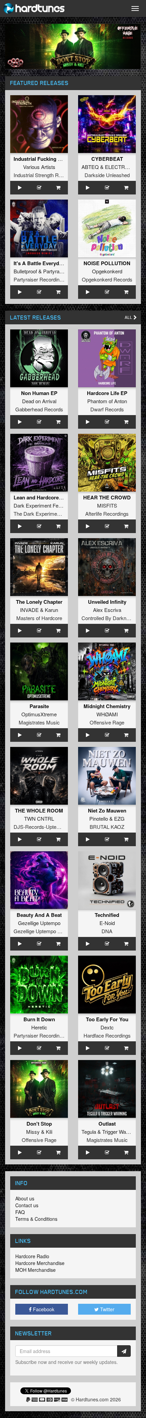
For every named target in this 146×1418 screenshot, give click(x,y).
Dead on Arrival (39, 401)
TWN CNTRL (39, 818)
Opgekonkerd (107, 271)
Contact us (26, 1205)
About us (24, 1198)
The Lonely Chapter (39, 601)
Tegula (88, 1131)
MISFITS (107, 505)
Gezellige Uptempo (39, 922)
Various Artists (39, 166)
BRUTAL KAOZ (107, 826)
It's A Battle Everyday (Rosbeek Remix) (60, 263)
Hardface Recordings (107, 1035)
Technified (107, 915)
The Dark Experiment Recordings (51, 513)
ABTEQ (90, 166)
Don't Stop (39, 1123)
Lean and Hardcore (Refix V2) (48, 497)
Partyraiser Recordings (39, 279)
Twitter (106, 1309)
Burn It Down (39, 1019)
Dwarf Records (107, 409)
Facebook (43, 1309)
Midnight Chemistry (107, 706)
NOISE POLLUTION (107, 263)
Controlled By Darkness (107, 617)
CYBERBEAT (107, 159)
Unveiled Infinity (107, 601)
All (129, 317)
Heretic (39, 1027)
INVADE (29, 609)
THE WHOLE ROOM (39, 810)
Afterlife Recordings (107, 513)
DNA (107, 931)
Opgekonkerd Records (107, 279)
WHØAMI (107, 714)
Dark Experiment (32, 505)
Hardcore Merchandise (40, 1263)
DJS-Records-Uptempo (40, 826)
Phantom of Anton (107, 401)
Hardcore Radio (32, 1256)
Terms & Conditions (36, 1218)
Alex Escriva (107, 609)
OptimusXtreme (39, 714)
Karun (51, 609)
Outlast (107, 1123)
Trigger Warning (119, 1131)
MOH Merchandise (35, 1269)
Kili (49, 1131)
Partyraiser (55, 271)
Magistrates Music (39, 722)
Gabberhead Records (39, 409)
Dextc (107, 1027)
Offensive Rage (107, 722)
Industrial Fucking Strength (46, 159)
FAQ (20, 1212)
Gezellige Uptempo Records (45, 931)
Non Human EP (39, 393)
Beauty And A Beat (39, 915)
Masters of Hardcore (39, 617)
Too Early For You (107, 1019)
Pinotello (98, 818)
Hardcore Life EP (107, 393)
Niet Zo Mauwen (107, 810)
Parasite (39, 706)
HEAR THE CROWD (107, 497)
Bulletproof (25, 271)
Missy (33, 1131)
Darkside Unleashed (107, 174)
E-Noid (107, 922)
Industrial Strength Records (44, 174)
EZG (119, 818)
